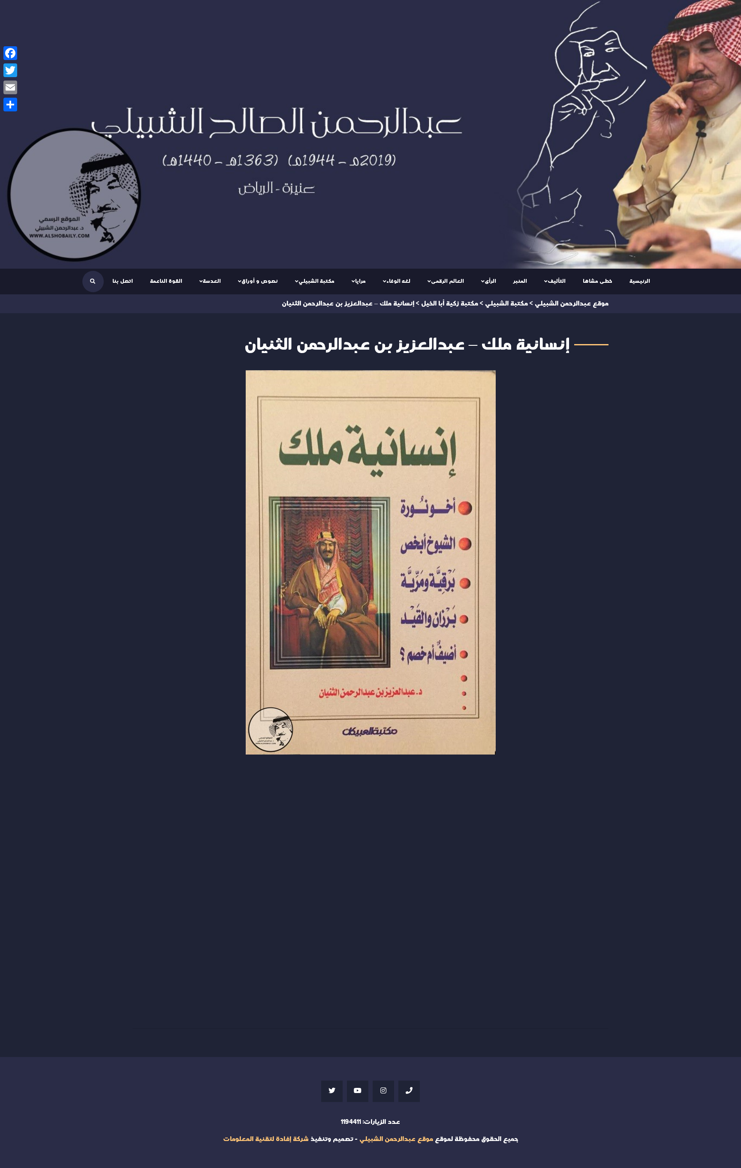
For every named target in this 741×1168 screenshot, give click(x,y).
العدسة (212, 281)
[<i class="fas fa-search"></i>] (92, 281)
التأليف (557, 281)
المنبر (520, 281)
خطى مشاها (597, 281)
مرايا (360, 281)
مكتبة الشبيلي (316, 281)
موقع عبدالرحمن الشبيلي (396, 1139)
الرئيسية (640, 281)
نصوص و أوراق (259, 281)
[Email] (10, 87)
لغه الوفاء (398, 281)
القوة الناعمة (166, 281)
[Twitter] (10, 70)
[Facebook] (10, 53)
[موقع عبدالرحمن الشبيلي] (370, 134)
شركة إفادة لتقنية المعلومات (266, 1139)
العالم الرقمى (447, 281)
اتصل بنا (122, 281)
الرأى (490, 281)
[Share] (10, 104)
